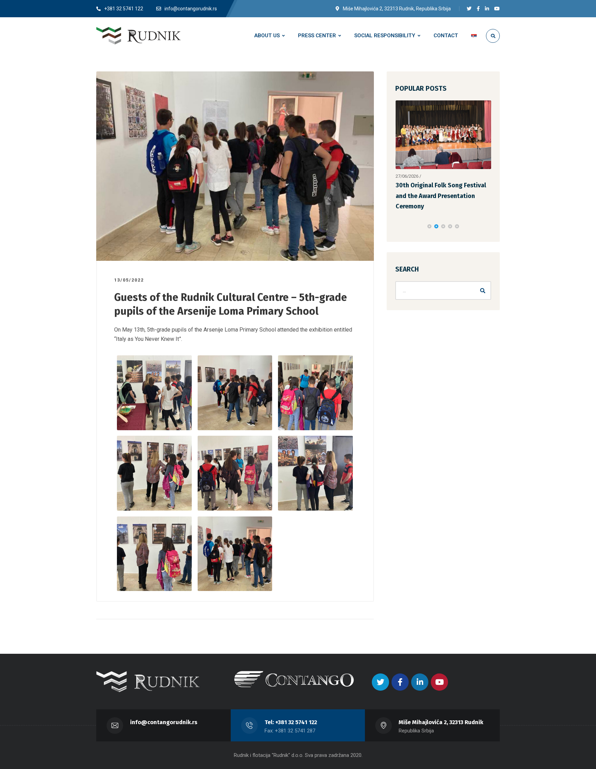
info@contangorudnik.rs (163, 722)
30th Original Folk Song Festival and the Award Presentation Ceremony (441, 195)
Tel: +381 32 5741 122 (291, 722)
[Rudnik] (138, 35)
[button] (429, 226)
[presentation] (398, 226)
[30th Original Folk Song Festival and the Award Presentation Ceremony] (443, 134)
